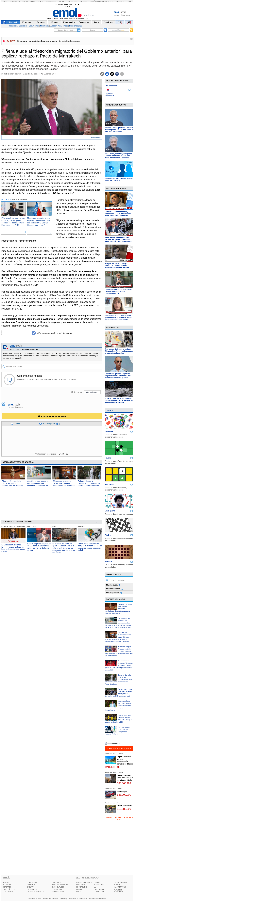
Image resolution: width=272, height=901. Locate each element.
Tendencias (84, 22)
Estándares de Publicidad (97, 898)
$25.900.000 (124, 794)
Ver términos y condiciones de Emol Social (51, 454)
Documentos (34, 26)
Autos (61, 1)
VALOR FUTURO (120, 887)
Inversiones (51, 1)
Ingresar (117, 15)
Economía (26, 22)
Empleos (83, 1)
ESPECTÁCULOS (9, 889)
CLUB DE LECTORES (84, 882)
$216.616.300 (112, 766)
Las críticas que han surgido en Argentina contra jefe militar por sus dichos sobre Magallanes (117, 376)
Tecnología (13, 26)
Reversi (108, 458)
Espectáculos (69, 22)
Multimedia (44, 26)
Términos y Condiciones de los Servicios (74, 898)
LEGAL (78, 892)
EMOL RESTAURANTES (35, 892)
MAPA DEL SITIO (58, 892)
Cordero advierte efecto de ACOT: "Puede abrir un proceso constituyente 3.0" (118, 292)
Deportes (40, 22)
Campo (40, 1)
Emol (5, 1)
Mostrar (67, 6)
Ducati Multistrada (124, 806)
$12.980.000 (124, 808)
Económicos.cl (96, 1)
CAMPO (97, 882)
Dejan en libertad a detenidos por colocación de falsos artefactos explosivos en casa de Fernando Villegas (89, 485)
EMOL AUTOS (57, 882)
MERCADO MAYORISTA (118, 890)
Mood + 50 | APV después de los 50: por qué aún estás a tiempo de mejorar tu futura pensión (39, 547)
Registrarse (125, 15)
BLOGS (79, 889)
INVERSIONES (99, 884)
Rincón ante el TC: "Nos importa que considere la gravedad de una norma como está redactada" (118, 318)
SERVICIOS (31, 884)
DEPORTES (7, 887)
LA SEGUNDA (99, 889)
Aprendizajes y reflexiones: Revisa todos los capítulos (119, 180)
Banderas (109, 431)
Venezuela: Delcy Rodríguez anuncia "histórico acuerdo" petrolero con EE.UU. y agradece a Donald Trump (118, 705)
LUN (95, 887)
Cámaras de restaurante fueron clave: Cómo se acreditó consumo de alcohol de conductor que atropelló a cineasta (64, 485)
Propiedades (72, 1)
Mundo (54, 22)
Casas (110, 1)
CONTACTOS (57, 889)
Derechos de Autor (34, 898)
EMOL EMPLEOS (58, 887)
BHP (54, 527)
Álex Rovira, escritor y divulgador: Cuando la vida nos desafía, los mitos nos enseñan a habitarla (118, 156)
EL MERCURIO (81, 887)
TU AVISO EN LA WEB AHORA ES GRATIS (119, 818)
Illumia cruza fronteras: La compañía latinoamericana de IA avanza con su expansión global (90, 547)
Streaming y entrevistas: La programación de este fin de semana (48, 41)
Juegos (109, 410)
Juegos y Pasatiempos (59, 26)
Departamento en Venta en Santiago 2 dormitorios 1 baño (125, 777)
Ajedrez (108, 535)
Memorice (109, 484)
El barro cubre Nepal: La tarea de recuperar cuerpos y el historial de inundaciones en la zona (119, 400)
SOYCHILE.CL (99, 892)
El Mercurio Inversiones (13, 527)
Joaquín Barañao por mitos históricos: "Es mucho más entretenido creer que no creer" (117, 265)
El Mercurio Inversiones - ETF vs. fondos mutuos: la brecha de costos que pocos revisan (13, 548)
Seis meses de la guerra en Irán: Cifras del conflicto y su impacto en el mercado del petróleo (119, 351)
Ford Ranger (122, 792)
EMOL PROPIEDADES (60, 884)
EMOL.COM (80, 884)
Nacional (13, 22)
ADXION (117, 884)
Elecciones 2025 (75, 26)
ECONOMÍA (7, 884)
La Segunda (120, 1)
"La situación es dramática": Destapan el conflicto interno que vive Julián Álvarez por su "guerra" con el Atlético (119, 665)
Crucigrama (110, 511)
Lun (129, 1)
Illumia (81, 527)
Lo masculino (111, 86)
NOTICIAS (6, 882)
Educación (23, 26)
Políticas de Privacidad (50, 898)
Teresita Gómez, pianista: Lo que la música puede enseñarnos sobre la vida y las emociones (119, 130)
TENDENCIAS (32, 882)
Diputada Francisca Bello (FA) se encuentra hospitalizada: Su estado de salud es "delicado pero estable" (12, 485)
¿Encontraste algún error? (54, 333)
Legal (32, 1)
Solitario (108, 561)
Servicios (108, 22)
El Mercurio (15, 1)
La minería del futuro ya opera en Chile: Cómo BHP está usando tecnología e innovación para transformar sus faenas (63, 548)
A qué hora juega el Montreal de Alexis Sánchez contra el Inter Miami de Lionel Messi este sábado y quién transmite (118, 651)
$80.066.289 (124, 783)
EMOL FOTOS (32, 889)
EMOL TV (30, 887)
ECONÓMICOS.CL (120, 882)
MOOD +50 (31, 527)
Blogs (25, 1)
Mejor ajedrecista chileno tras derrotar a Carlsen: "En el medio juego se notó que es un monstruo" (119, 239)
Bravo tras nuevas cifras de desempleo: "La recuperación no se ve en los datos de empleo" (118, 213)
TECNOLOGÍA (8, 892)
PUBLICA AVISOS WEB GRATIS (119, 749)
